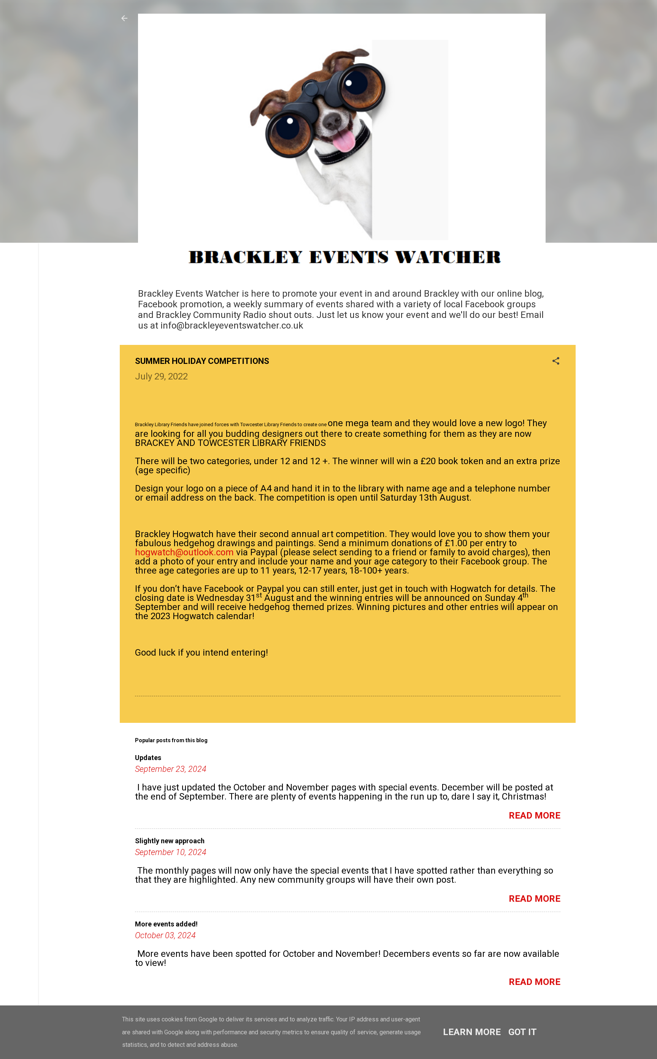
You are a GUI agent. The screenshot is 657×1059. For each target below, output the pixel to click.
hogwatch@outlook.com (184, 552)
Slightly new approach (170, 841)
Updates (148, 758)
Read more (534, 815)
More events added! (166, 924)
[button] (555, 361)
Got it (522, 1032)
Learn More (472, 1032)
